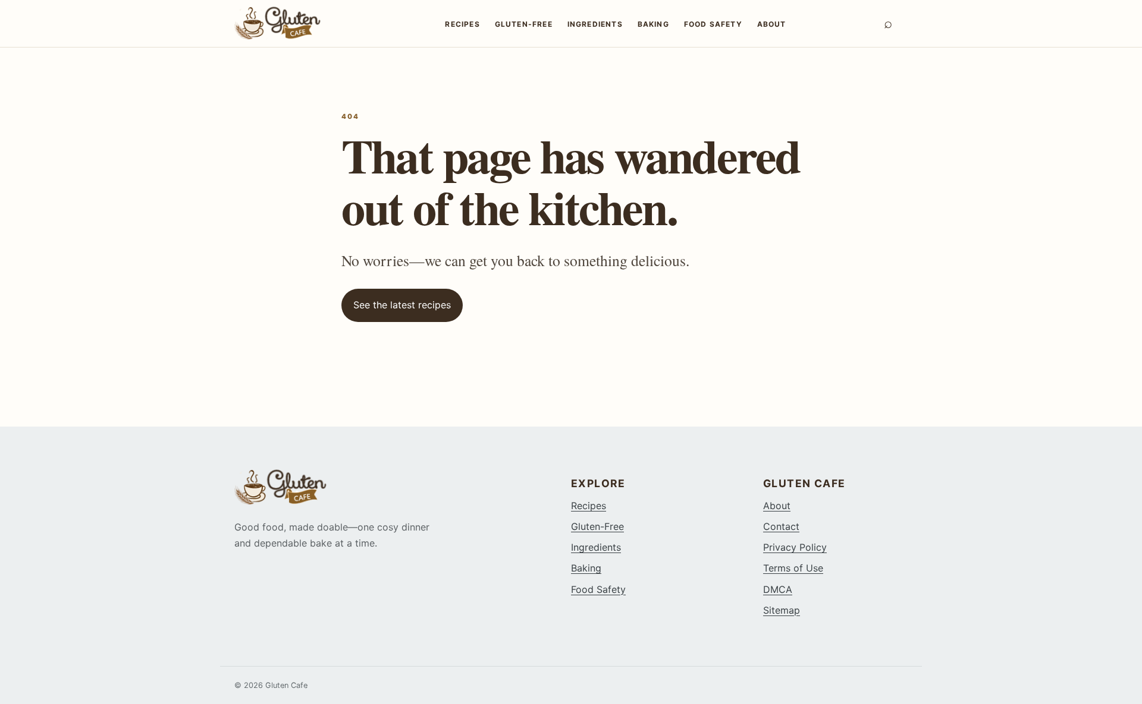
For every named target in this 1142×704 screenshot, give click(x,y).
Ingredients (595, 24)
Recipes (462, 24)
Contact (781, 526)
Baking (653, 24)
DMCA (777, 589)
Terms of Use (793, 568)
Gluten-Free (524, 24)
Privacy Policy (795, 547)
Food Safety (713, 24)
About (771, 24)
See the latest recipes (402, 305)
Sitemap (781, 610)
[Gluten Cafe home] (290, 23)
